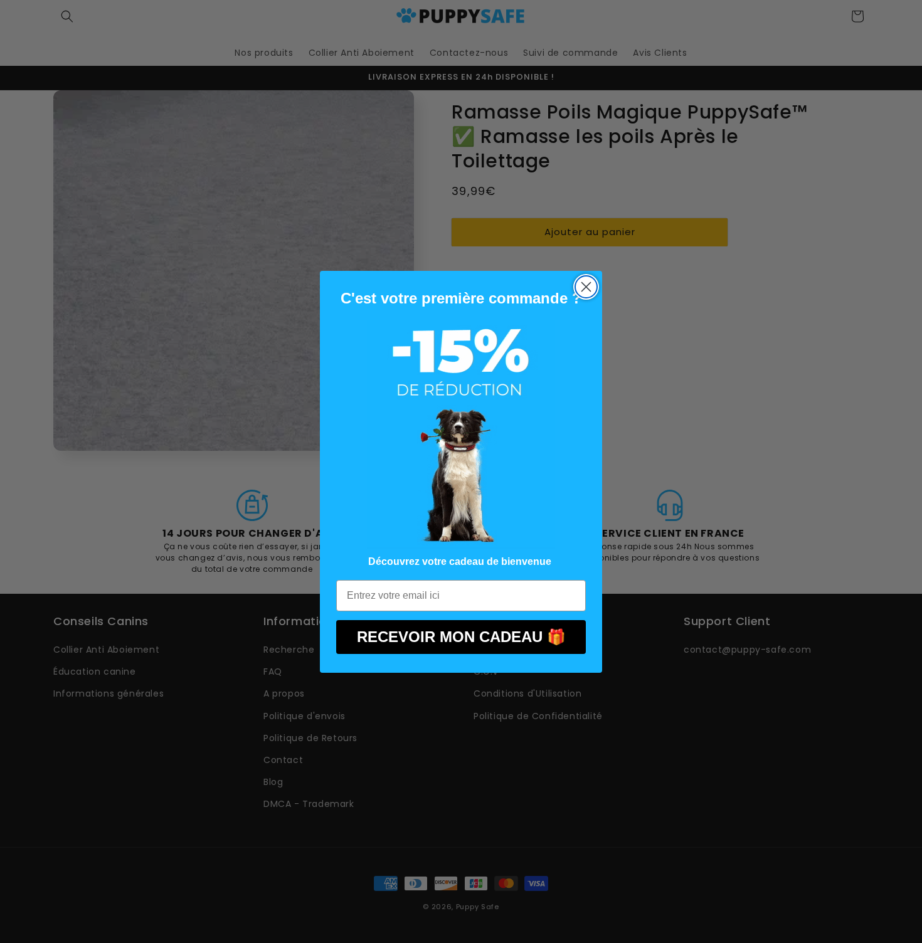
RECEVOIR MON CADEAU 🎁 (461, 636)
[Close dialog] (586, 287)
